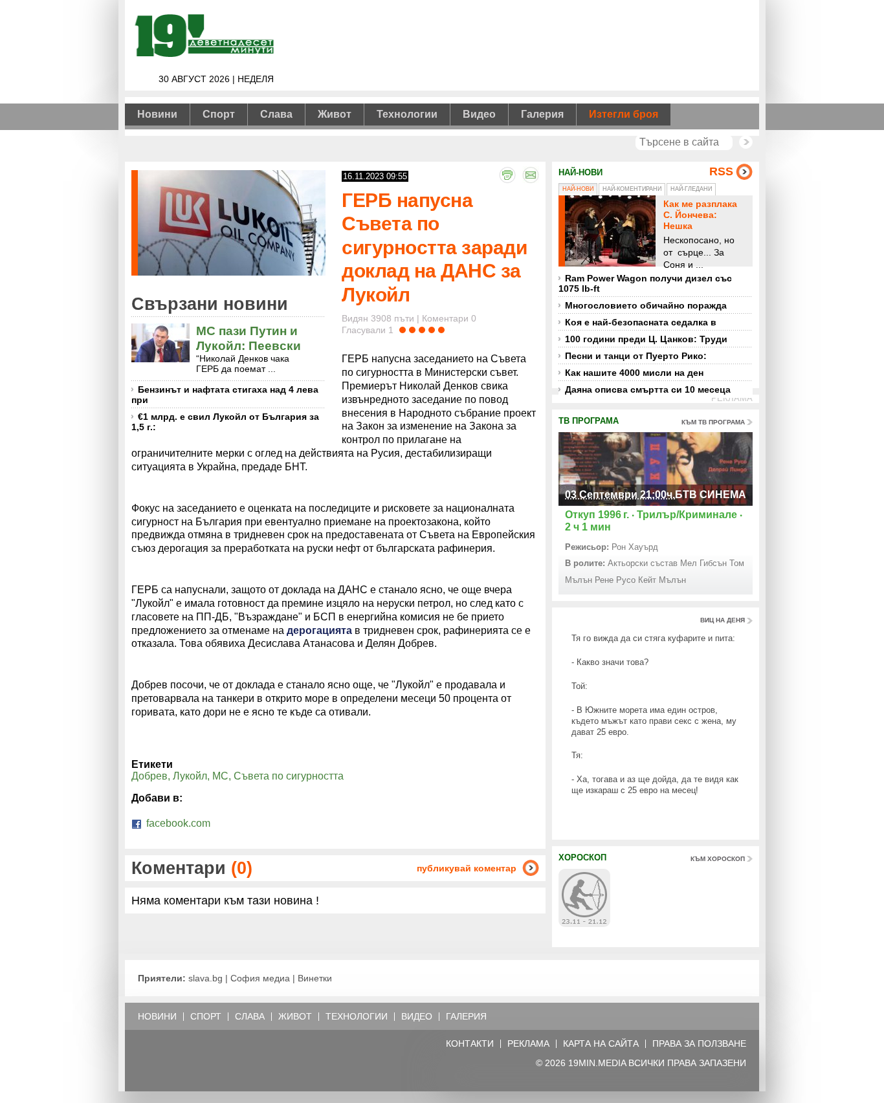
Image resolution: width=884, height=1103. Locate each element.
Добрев (149, 775)
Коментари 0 (449, 318)
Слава (276, 114)
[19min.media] (202, 54)
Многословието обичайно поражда (646, 305)
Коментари (191, 868)
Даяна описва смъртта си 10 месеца (648, 389)
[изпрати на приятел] (530, 174)
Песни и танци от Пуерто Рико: (636, 356)
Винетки (315, 978)
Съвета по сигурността (289, 775)
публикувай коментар (466, 868)
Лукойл (190, 775)
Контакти (470, 1044)
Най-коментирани (631, 189)
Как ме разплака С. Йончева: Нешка (700, 215)
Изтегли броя (623, 114)
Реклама (528, 1044)
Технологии (407, 114)
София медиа (260, 978)
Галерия (542, 114)
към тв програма (713, 422)
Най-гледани (691, 189)
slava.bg (205, 978)
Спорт (219, 114)
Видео (479, 114)
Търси (746, 142)
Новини (157, 114)
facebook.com (177, 823)
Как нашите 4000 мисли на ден (634, 372)
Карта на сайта (601, 1044)
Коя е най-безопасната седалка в (640, 322)
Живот (334, 114)
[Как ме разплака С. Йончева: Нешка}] (610, 231)
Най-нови (577, 189)
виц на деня (722, 620)
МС (220, 775)
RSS (721, 171)
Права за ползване (699, 1044)
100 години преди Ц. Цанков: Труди (646, 339)
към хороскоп (718, 858)
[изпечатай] (507, 174)
